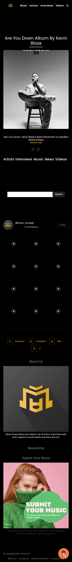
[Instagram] (31, 341)
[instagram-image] (13, 243)
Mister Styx (36, 142)
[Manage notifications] (65, 556)
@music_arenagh (24, 223)
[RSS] (52, 341)
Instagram (41, 341)
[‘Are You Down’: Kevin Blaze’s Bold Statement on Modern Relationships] (36, 89)
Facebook (19, 341)
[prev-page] (33, 149)
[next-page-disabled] (38, 149)
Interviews (36, 126)
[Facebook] (10, 341)
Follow (63, 225)
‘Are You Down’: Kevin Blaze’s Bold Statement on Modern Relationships (36, 138)
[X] (34, 348)
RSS (59, 341)
